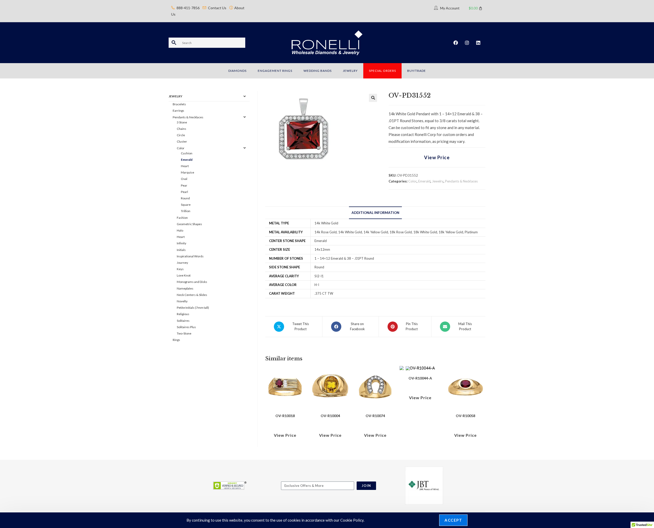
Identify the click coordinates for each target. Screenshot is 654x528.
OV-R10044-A (420, 378)
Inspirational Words (190, 256)
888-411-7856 (188, 8)
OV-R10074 (375, 416)
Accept (453, 520)
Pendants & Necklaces (461, 181)
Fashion (182, 218)
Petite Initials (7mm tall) (193, 307)
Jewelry (437, 181)
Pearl (184, 192)
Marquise (187, 172)
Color (412, 181)
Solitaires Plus (186, 327)
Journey (182, 263)
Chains (181, 129)
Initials (181, 250)
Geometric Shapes (189, 224)
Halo (180, 230)
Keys (180, 269)
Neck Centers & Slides (192, 295)
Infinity (181, 243)
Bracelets (179, 104)
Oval (184, 179)
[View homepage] (327, 42)
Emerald (424, 181)
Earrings (178, 110)
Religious (183, 314)
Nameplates (185, 288)
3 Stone (182, 122)
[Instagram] (467, 42)
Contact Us (217, 8)
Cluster (182, 141)
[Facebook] (455, 42)
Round (185, 198)
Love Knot (184, 275)
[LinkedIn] (478, 42)
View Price (437, 157)
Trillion (185, 211)
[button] (373, 98)
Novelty (182, 301)
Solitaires (183, 321)
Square (186, 204)
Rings (176, 340)
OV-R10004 (330, 416)
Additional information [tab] (375, 213)
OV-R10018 (285, 416)
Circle (181, 135)
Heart (185, 166)
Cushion (186, 153)
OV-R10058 (465, 416)
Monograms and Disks (192, 282)
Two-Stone (184, 333)
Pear (184, 185)
